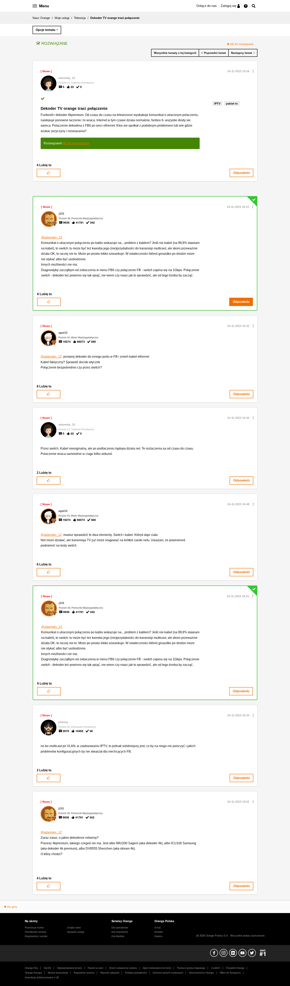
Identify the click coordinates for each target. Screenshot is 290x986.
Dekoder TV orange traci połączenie (74, 108)
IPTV (217, 103)
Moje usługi (62, 18)
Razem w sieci (95, 968)
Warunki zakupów (109, 972)
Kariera (158, 936)
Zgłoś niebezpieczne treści (157, 968)
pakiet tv (232, 103)
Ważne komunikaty (58, 972)
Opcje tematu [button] (45, 30)
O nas (157, 927)
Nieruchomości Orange (201, 972)
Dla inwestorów (119, 932)
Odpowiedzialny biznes (69, 968)
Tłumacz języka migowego (191, 968)
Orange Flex (31, 968)
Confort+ (215, 968)
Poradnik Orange (235, 968)
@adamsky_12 (51, 237)
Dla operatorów (119, 927)
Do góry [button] (12, 906)
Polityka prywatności (136, 972)
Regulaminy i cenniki (36, 936)
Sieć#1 (47, 968)
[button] (253, 71)
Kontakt (158, 932)
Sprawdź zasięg (75, 932)
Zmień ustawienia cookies (123, 968)
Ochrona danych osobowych (168, 972)
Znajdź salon (74, 927)
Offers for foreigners (230, 972)
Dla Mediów (117, 936)
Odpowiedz (241, 172)
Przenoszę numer (34, 927)
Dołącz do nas (206, 5)
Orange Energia (33, 972)
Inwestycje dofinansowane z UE (42, 977)
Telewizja (80, 18)
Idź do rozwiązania (242, 44)
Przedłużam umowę (35, 932)
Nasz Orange (41, 18)
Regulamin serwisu (84, 972)
